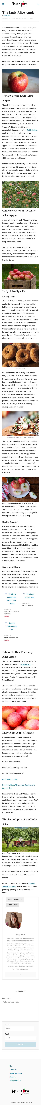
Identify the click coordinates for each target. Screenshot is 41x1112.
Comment (6, 998)
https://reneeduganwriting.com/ (20, 969)
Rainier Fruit (26, 665)
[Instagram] (20, 975)
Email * (8, 1034)
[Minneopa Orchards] (20, 4)
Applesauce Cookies (10, 779)
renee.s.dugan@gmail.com (26, 966)
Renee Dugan (7, 15)
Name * (8, 1025)
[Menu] (3, 4)
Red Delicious (32, 130)
